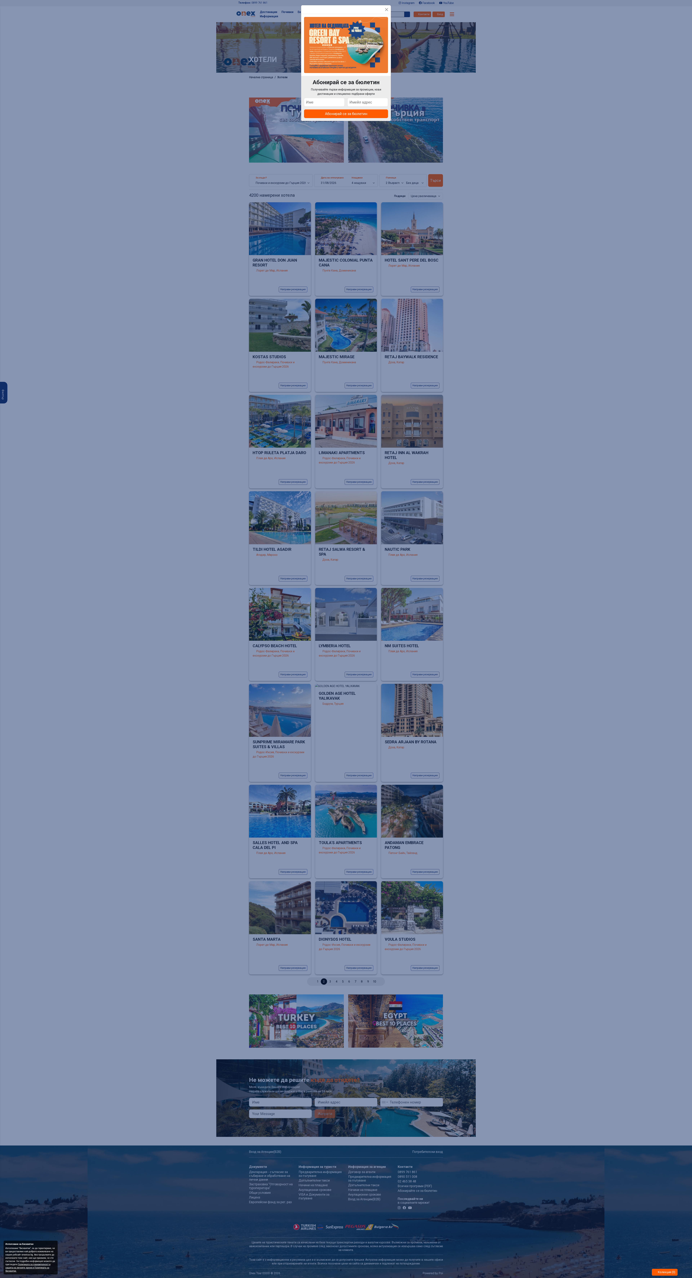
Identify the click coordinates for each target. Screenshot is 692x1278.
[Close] (386, 9)
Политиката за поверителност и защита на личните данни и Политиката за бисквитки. (27, 1267)
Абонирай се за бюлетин (346, 114)
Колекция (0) (666, 1272)
